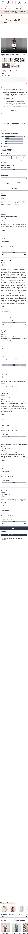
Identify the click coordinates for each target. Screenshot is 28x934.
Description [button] (6, 86)
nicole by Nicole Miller (6, 75)
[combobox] (12, 6)
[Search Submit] (25, 6)
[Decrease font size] (26, 83)
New (13, 8)
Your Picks (7, 8)
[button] (3, 3)
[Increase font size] (24, 83)
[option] (14, 12)
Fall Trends (18, 8)
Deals (2, 8)
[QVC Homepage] (1, 16)
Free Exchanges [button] (7, 114)
